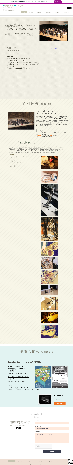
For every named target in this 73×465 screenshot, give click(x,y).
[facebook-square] (68, 8)
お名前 (36, 420)
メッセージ (37, 431)
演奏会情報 (19, 68)
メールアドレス (38, 426)
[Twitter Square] (70, 8)
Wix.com (47, 464)
